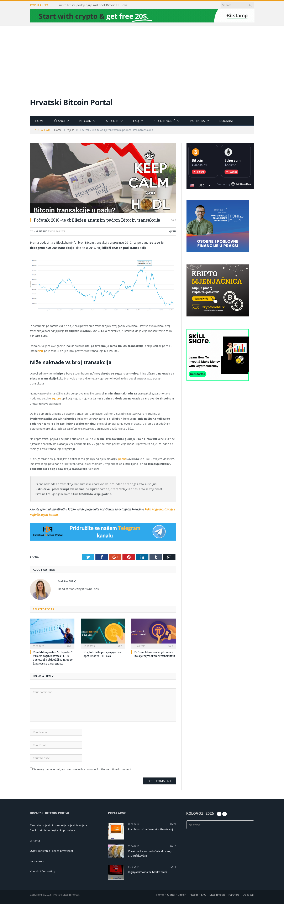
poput (122, 459)
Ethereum (233, 160)
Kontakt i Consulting (42, 871)
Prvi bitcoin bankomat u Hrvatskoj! (150, 829)
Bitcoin (85, 121)
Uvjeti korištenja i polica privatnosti (52, 851)
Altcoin (112, 121)
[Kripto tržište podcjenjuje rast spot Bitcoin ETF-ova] (103, 633)
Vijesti (172, 231)
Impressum (37, 861)
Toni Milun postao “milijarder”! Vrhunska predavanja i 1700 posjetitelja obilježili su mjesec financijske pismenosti (53, 657)
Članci (59, 121)
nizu (40, 351)
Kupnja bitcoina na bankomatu (147, 872)
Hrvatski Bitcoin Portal (71, 102)
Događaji (226, 121)
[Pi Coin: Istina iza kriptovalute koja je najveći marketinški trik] (153, 633)
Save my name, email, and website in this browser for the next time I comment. (82, 769)
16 (174, 846)
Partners (197, 121)
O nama (35, 840)
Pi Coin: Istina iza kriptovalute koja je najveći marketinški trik (154, 654)
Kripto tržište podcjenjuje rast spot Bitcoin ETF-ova (92, 5)
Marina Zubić (41, 231)
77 (174, 824)
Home (39, 121)
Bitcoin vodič (164, 121)
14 (174, 866)
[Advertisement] (142, 57)
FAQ (136, 121)
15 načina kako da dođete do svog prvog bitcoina (150, 853)
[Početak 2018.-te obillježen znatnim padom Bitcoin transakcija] (103, 178)
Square (56, 398)
